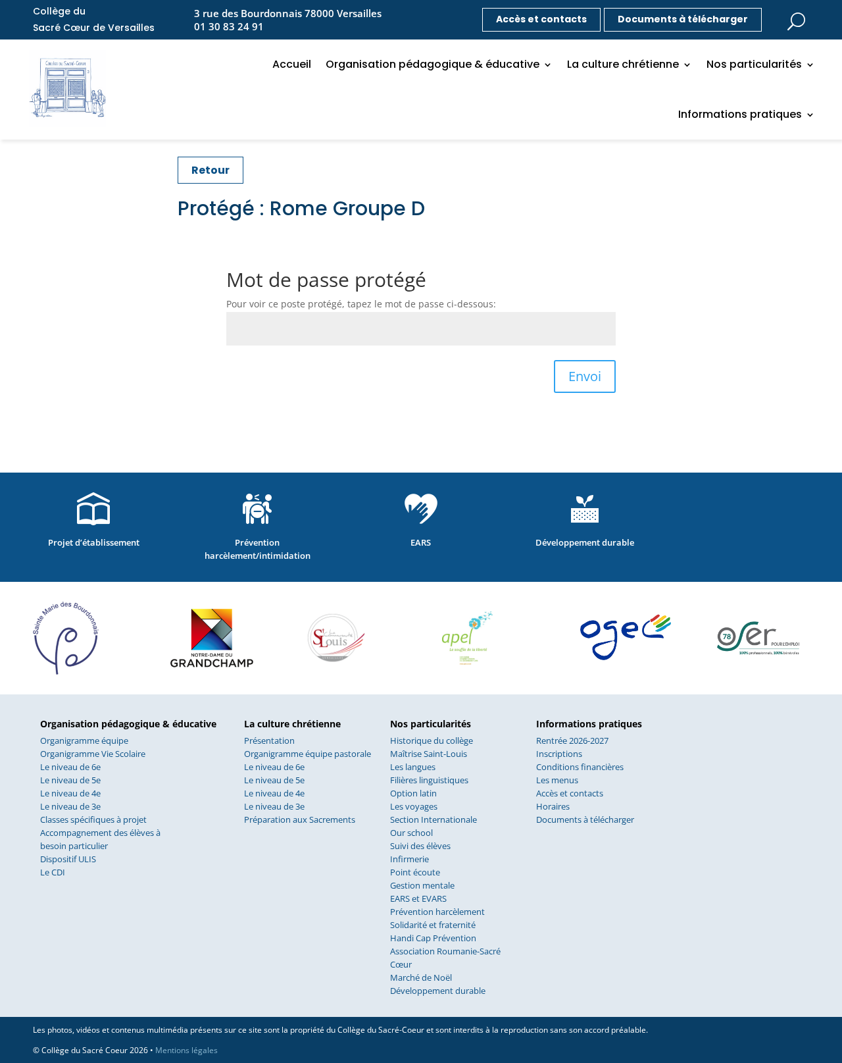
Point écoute (415, 872)
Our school (411, 833)
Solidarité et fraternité (433, 925)
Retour (210, 170)
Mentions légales (186, 1050)
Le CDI (52, 872)
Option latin (413, 793)
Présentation (269, 740)
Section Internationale (433, 819)
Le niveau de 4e (70, 793)
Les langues (412, 767)
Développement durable (437, 991)
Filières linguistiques (429, 780)
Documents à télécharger (683, 19)
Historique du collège (431, 740)
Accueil (291, 64)
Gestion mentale (422, 885)
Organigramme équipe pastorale (307, 754)
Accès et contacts (541, 19)
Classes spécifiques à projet (93, 819)
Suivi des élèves (420, 846)
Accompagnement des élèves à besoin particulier (100, 839)
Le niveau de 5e (70, 780)
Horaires (553, 806)
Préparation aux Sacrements (299, 819)
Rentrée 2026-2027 (572, 740)
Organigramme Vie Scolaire (92, 754)
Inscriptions (559, 754)
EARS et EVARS (418, 898)
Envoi (584, 376)
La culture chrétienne (623, 64)
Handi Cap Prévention (433, 938)
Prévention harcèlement (437, 912)
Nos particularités (754, 64)
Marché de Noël (421, 977)
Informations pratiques (740, 114)
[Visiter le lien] (796, 17)
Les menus (557, 780)
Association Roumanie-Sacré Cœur (445, 957)
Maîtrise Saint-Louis (428, 754)
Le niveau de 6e (70, 767)
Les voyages (413, 806)
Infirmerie (409, 859)
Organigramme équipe (84, 740)
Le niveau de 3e (70, 806)
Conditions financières (580, 767)
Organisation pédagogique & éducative (432, 64)
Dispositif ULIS (68, 859)
